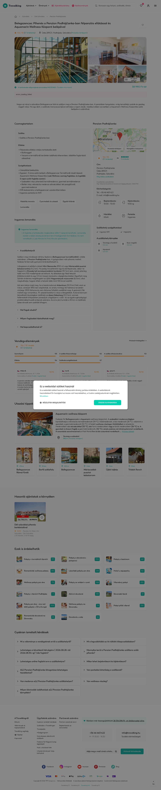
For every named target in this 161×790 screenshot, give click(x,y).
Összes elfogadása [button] (107, 402)
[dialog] (80, 395)
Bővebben (44, 396)
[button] (53, 402)
